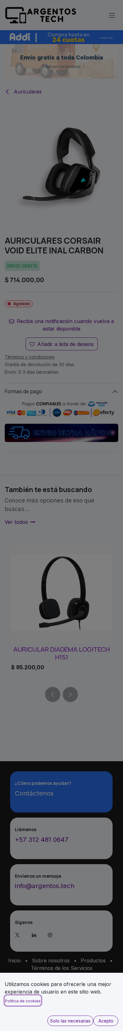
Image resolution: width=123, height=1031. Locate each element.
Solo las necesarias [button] (70, 1020)
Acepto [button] (106, 1020)
